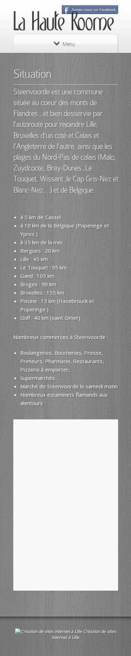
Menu (69, 44)
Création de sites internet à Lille (84, 634)
